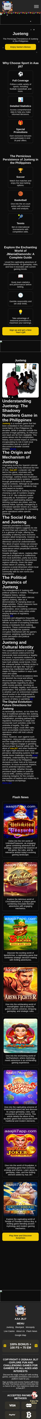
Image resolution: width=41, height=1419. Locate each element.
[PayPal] (12, 1415)
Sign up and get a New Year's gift (20, 331)
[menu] (36, 6)
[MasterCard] (28, 1405)
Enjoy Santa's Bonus (20, 47)
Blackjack (19, 1327)
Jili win (13, 449)
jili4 (11, 616)
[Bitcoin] (28, 1415)
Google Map (20, 1335)
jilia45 (35, 755)
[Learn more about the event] (20, 24)
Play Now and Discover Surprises (20, 1236)
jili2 (31, 699)
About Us (20, 1331)
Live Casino (9, 1331)
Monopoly (30, 1327)
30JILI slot (7, 783)
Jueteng (10, 1327)
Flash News (31, 1331)
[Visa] (12, 1405)
